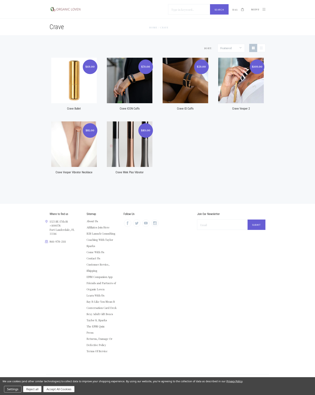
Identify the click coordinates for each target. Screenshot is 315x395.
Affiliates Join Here (98, 227)
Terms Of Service (97, 351)
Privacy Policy (234, 381)
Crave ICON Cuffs (130, 108)
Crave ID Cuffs (185, 108)
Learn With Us (95, 295)
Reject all (32, 389)
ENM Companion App (100, 277)
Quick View (74, 76)
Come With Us (95, 252)
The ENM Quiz (95, 326)
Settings (12, 389)
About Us (92, 221)
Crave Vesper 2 (241, 108)
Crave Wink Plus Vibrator (130, 172)
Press (90, 332)
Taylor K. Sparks (97, 320)
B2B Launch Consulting (101, 233)
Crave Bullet (74, 108)
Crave (164, 27)
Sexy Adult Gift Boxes (100, 314)
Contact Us (93, 258)
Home (153, 27)
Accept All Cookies (58, 389)
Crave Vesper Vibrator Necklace (74, 172)
